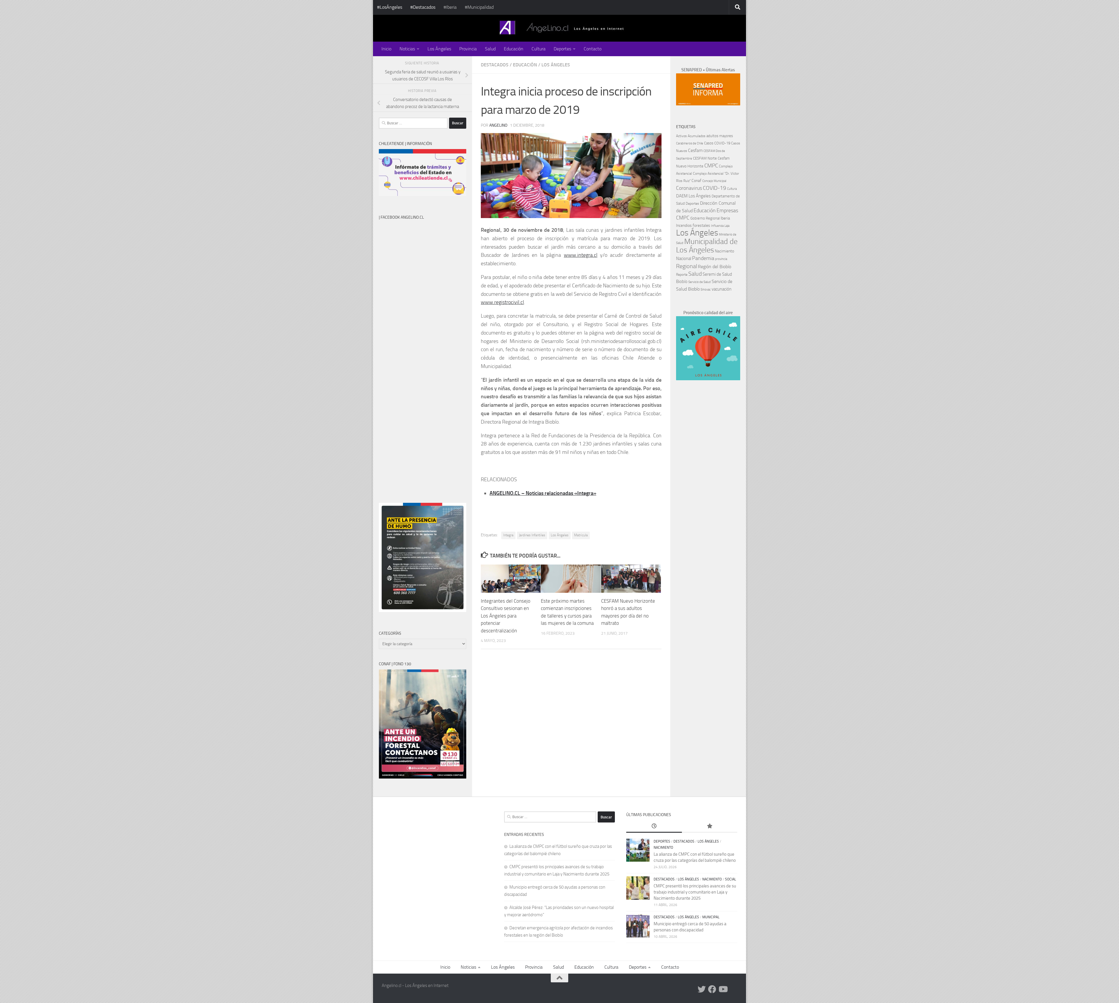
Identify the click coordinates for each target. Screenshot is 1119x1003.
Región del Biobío (714, 266)
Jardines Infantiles (532, 535)
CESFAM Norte (705, 158)
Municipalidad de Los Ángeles (707, 245)
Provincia (468, 49)
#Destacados (422, 7)
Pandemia (703, 258)
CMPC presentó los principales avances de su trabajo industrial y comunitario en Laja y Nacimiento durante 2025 (695, 892)
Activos (681, 136)
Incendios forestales (693, 225)
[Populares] (709, 826)
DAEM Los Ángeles (693, 196)
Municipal (710, 917)
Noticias (407, 49)
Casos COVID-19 (717, 143)
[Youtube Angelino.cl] (723, 989)
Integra (508, 535)
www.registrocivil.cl (502, 302)
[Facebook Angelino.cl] (712, 989)
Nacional (683, 258)
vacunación (721, 289)
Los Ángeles (439, 49)
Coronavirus (689, 188)
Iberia (725, 218)
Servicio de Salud (699, 282)
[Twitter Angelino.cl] (702, 989)
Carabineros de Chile (689, 143)
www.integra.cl (580, 255)
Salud (490, 49)
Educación (513, 49)
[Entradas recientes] (654, 826)
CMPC (711, 165)
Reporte (681, 274)
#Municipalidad (479, 7)
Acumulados (696, 136)
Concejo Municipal (714, 181)
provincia (721, 259)
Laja (726, 226)
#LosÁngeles (389, 7)
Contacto (592, 49)
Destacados (495, 65)
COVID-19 (714, 188)
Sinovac (706, 289)
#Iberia (450, 7)
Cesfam (695, 150)
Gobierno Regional (705, 218)
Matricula (581, 535)
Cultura (539, 49)
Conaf (696, 180)
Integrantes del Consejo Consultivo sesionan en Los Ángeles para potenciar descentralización (505, 616)
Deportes (562, 49)
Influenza (717, 226)
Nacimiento (724, 251)
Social (730, 879)
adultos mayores (719, 136)
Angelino (498, 125)
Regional (686, 266)
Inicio (386, 49)
